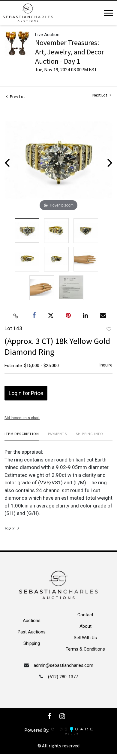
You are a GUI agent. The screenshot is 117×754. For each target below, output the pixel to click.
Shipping (31, 643)
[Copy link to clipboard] (16, 315)
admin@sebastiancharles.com (63, 665)
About (86, 626)
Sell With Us (85, 637)
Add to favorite (108, 329)
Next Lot (100, 95)
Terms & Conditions (85, 649)
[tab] (21, 436)
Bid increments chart (22, 418)
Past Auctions (32, 632)
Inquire (105, 365)
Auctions (31, 620)
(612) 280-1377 (63, 676)
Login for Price (26, 393)
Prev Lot (17, 96)
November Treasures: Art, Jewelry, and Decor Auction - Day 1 (69, 52)
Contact (85, 615)
